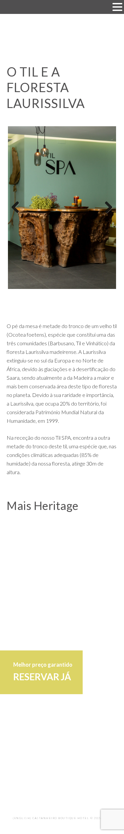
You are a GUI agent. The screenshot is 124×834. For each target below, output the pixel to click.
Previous (17, 207)
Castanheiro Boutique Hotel (62, 36)
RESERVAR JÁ (42, 676)
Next (106, 207)
